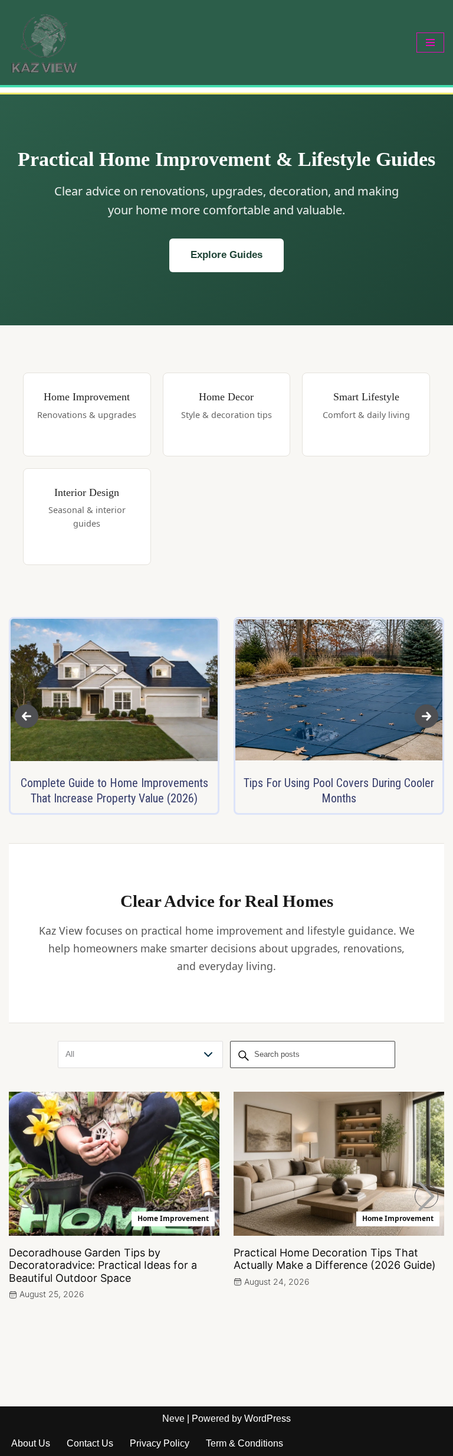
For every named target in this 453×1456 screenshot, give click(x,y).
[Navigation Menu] (430, 42)
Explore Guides (226, 254)
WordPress (267, 1418)
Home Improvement (173, 1218)
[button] (26, 716)
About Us (30, 1443)
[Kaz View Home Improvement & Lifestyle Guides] (44, 42)
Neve (173, 1418)
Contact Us (90, 1443)
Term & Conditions (244, 1443)
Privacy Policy (159, 1443)
